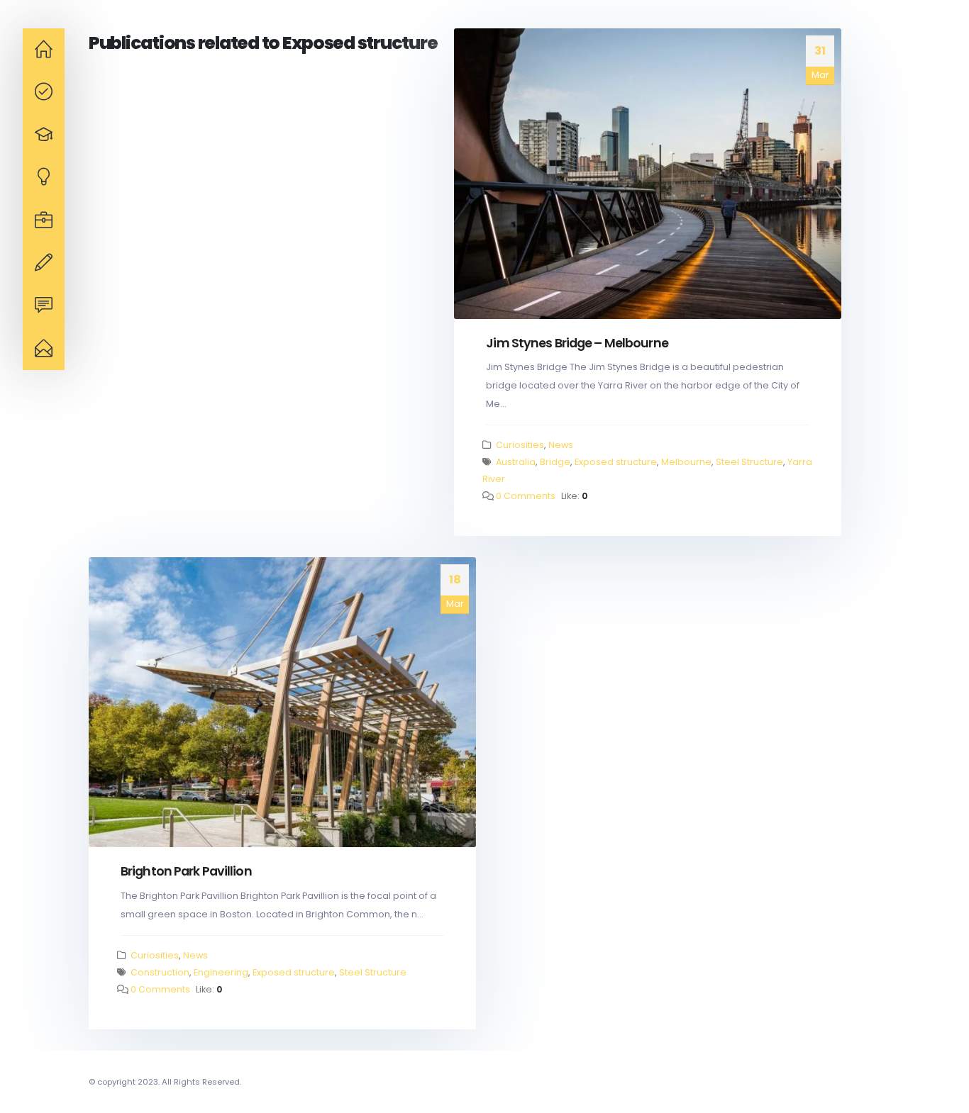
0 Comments (525, 496)
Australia (516, 462)
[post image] (647, 173)
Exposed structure (616, 462)
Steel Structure (749, 462)
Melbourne (686, 462)
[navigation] (44, 49)
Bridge (555, 462)
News (560, 445)
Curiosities (520, 445)
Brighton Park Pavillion (186, 871)
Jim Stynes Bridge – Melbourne (577, 343)
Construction (160, 972)
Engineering (221, 972)
